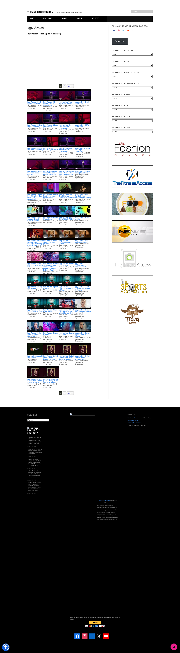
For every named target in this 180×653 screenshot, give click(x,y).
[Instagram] (118, 30)
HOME (31, 18)
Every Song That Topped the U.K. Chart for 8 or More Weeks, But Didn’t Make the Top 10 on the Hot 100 (35, 462)
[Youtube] (106, 636)
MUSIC (63, 18)
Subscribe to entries (133, 420)
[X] (132, 30)
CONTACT (95, 18)
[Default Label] (123, 30)
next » (70, 86)
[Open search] (174, 646)
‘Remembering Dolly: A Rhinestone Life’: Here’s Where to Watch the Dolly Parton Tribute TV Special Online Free (35, 440)
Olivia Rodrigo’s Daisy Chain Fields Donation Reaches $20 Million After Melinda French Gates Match (34, 474)
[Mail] (113, 636)
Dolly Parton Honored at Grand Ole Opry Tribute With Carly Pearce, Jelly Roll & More (35, 451)
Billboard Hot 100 (32, 433)
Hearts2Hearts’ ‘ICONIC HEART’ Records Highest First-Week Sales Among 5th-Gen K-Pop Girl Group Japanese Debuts (35, 486)
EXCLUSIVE (47, 18)
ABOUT (78, 18)
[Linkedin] (91, 636)
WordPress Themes (133, 418)
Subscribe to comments (134, 423)
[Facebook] (114, 30)
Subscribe (119, 41)
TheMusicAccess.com (40, 11)
